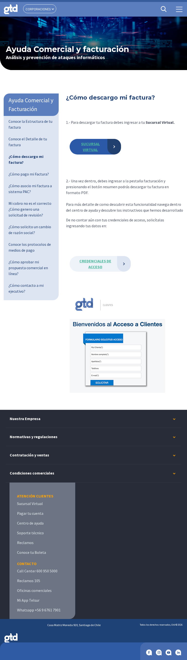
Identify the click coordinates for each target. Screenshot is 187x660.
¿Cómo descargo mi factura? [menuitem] (26, 159)
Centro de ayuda (30, 523)
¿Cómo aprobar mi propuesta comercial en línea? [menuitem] (28, 267)
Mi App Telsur (28, 600)
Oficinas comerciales (34, 590)
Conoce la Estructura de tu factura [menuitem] (30, 124)
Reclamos (25, 542)
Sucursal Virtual (30, 503)
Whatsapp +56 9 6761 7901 (39, 610)
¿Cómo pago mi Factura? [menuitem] (29, 174)
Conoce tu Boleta (31, 552)
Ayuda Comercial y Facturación (31, 104)
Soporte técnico (30, 532)
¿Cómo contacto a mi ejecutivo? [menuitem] (26, 288)
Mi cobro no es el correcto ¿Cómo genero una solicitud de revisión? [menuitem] (30, 209)
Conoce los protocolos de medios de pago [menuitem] (30, 247)
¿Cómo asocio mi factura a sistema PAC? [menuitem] (30, 188)
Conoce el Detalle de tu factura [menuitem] (28, 141)
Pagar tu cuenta (30, 513)
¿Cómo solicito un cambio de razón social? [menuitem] (30, 229)
